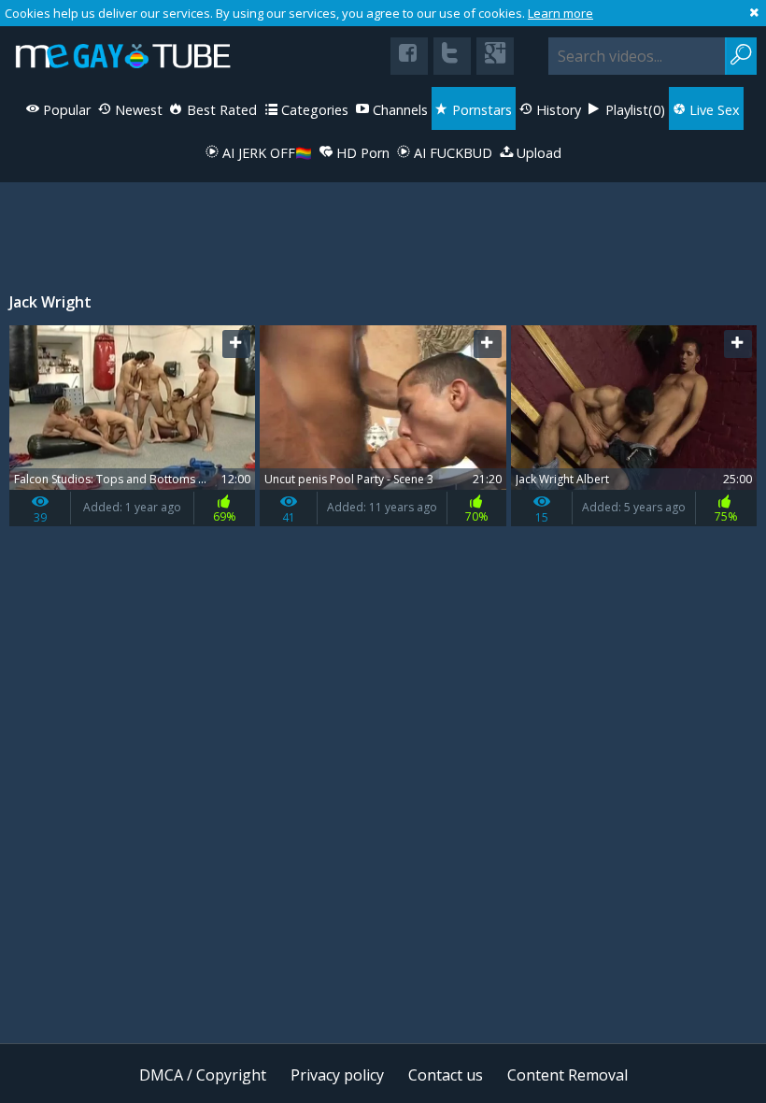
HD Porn (361, 153)
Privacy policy (337, 1075)
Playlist (633, 110)
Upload (537, 153)
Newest (137, 110)
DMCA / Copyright (202, 1075)
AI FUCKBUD (451, 153)
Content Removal (567, 1075)
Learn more (560, 13)
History (556, 110)
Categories (312, 110)
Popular (65, 110)
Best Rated (220, 110)
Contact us (445, 1075)
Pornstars (480, 110)
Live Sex (713, 110)
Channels (398, 110)
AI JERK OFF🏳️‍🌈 (265, 153)
